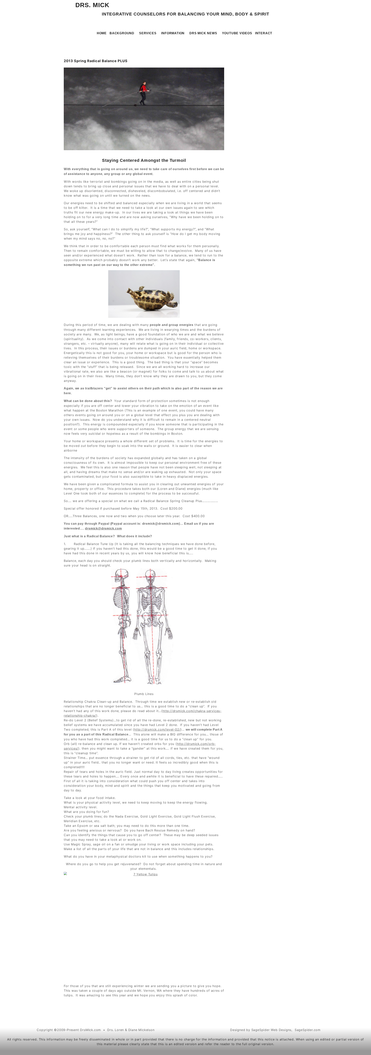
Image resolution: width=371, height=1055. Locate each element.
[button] (123, 33)
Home (102, 33)
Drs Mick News (203, 33)
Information (173, 33)
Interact (263, 33)
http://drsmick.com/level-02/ (157, 729)
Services (147, 33)
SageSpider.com (308, 1030)
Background (122, 33)
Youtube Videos (237, 33)
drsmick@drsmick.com (103, 528)
